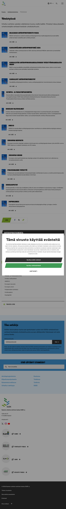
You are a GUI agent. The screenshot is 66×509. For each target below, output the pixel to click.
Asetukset (33, 271)
